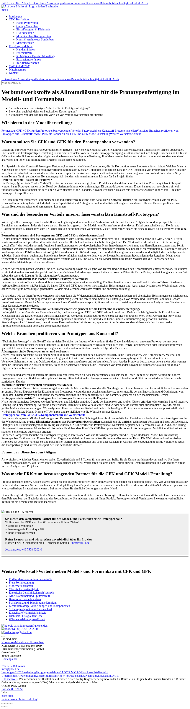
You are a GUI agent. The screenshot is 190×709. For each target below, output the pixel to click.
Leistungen (15, 16)
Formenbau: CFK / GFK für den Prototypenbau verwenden (36, 130)
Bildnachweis (9, 679)
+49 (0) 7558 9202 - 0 (25, 628)
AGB (144, 3)
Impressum (79, 3)
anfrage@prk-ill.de (20, 632)
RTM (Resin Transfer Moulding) (35, 56)
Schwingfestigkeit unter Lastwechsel (30, 609)
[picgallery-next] (5, 706)
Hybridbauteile (25, 32)
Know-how (93, 3)
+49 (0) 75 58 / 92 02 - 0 (15, 3)
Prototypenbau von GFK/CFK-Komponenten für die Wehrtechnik (43, 414)
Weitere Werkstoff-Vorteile (125, 133)
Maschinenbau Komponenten (33, 36)
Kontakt (103, 672)
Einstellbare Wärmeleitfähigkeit (27, 612)
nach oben (7, 695)
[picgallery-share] (5, 703)
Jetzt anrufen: (23, 549)
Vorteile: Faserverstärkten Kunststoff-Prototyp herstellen (104, 130)
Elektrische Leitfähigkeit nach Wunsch (31, 592)
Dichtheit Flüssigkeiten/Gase (25, 615)
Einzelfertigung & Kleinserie (33, 29)
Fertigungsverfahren (20, 46)
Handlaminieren (25, 49)
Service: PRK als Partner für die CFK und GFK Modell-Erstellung (71, 133)
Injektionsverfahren (27, 62)
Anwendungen (55, 3)
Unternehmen (38, 3)
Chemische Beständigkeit (24, 589)
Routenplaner (9, 659)
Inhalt (4, 692)
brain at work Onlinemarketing (19, 699)
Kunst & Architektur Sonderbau (35, 39)
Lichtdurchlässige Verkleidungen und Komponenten (39, 605)
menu (4, 9)
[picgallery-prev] (2, 706)
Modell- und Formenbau (29, 642)
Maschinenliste (25, 42)
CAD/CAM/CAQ (19, 66)
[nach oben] (2, 636)
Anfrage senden (38, 625)
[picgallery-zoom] (11, 703)
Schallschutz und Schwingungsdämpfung (33, 602)
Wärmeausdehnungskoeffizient (27, 619)
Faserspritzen (24, 52)
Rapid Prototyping (27, 22)
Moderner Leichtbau (21, 585)
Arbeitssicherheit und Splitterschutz (29, 595)
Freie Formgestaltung (21, 582)
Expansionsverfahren (28, 59)
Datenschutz (107, 3)
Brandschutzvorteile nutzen (25, 599)
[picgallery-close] (2, 703)
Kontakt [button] (13, 72)
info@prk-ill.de (80, 542)
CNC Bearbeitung (19, 19)
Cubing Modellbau (27, 26)
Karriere (68, 3)
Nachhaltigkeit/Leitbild (127, 3)
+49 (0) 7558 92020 (13, 665)
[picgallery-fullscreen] (8, 703)
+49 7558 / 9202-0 (12, 689)
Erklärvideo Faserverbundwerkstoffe (30, 579)
